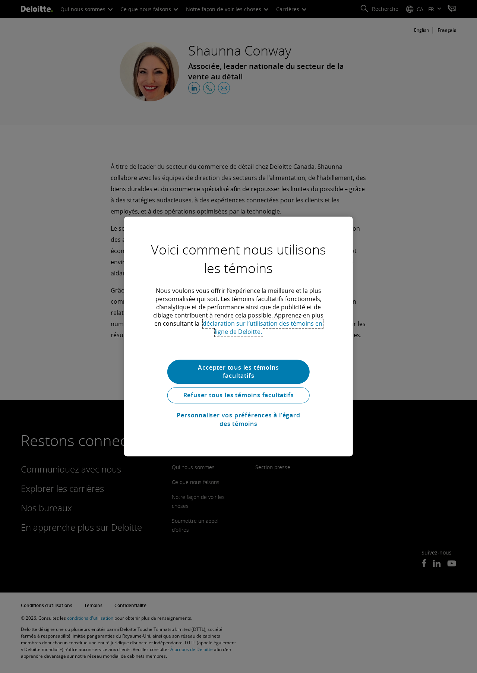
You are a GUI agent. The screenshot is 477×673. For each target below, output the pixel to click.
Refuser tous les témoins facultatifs (238, 395)
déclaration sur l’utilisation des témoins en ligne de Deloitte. (262, 327)
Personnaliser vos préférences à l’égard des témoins (238, 419)
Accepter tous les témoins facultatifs (238, 371)
